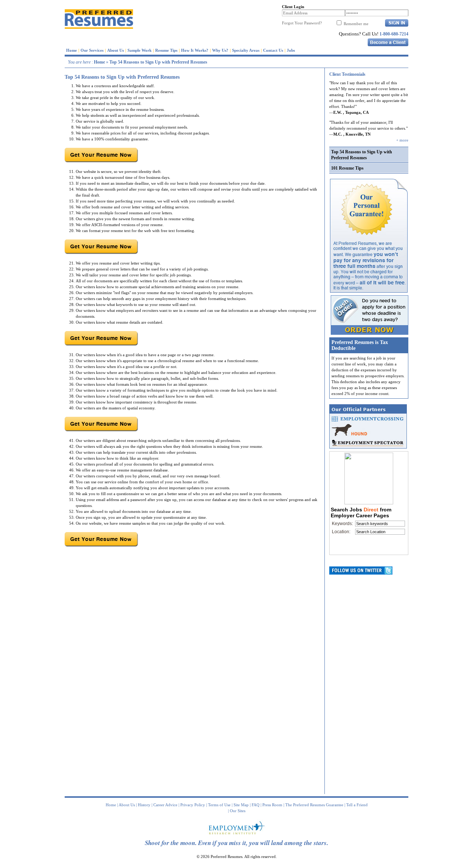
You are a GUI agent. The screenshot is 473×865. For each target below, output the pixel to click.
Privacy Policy (192, 805)
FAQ (255, 805)
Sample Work (139, 50)
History (144, 805)
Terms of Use (219, 805)
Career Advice (165, 805)
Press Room (272, 805)
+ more (402, 140)
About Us (115, 50)
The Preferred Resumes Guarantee (314, 805)
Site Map (241, 805)
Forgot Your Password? (302, 23)
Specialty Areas (245, 50)
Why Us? (220, 50)
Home (71, 50)
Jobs (291, 50)
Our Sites (237, 810)
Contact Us (273, 50)
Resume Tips (166, 50)
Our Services (92, 50)
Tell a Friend (357, 805)
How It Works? (194, 50)
